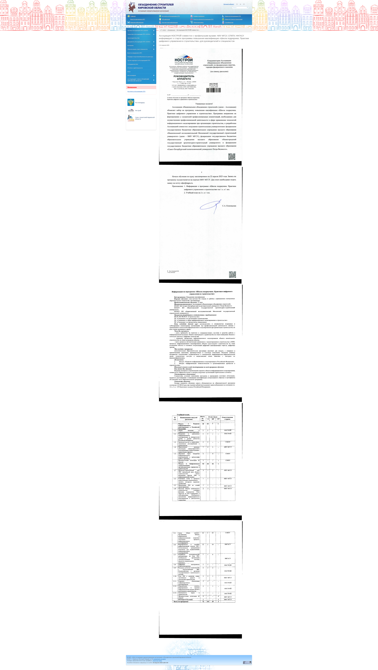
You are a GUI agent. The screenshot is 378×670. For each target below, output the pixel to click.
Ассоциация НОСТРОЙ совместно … (188, 30)
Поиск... (235, 7)
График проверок (198, 16)
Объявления (166, 19)
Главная (133, 16)
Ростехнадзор (140, 103)
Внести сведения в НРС (137, 19)
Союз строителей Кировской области (145, 118)
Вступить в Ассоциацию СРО (171, 16)
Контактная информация (170, 22)
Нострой (138, 110)
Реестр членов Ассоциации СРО (203, 19)
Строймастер (229, 22)
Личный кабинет (228, 4)
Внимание (132, 87)
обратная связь (157, 661)
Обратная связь (198, 22)
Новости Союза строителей (233, 19)
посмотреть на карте (159, 659)
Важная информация (136, 22)
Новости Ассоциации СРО (233, 16)
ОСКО (164, 30)
